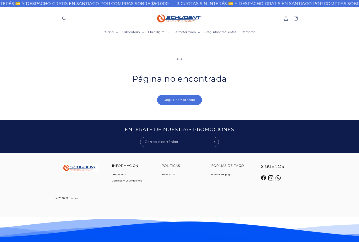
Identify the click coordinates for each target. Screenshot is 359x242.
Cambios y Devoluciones (127, 180)
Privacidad (168, 174)
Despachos (119, 174)
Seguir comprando (179, 100)
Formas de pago (221, 174)
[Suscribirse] (214, 142)
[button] (64, 18)
